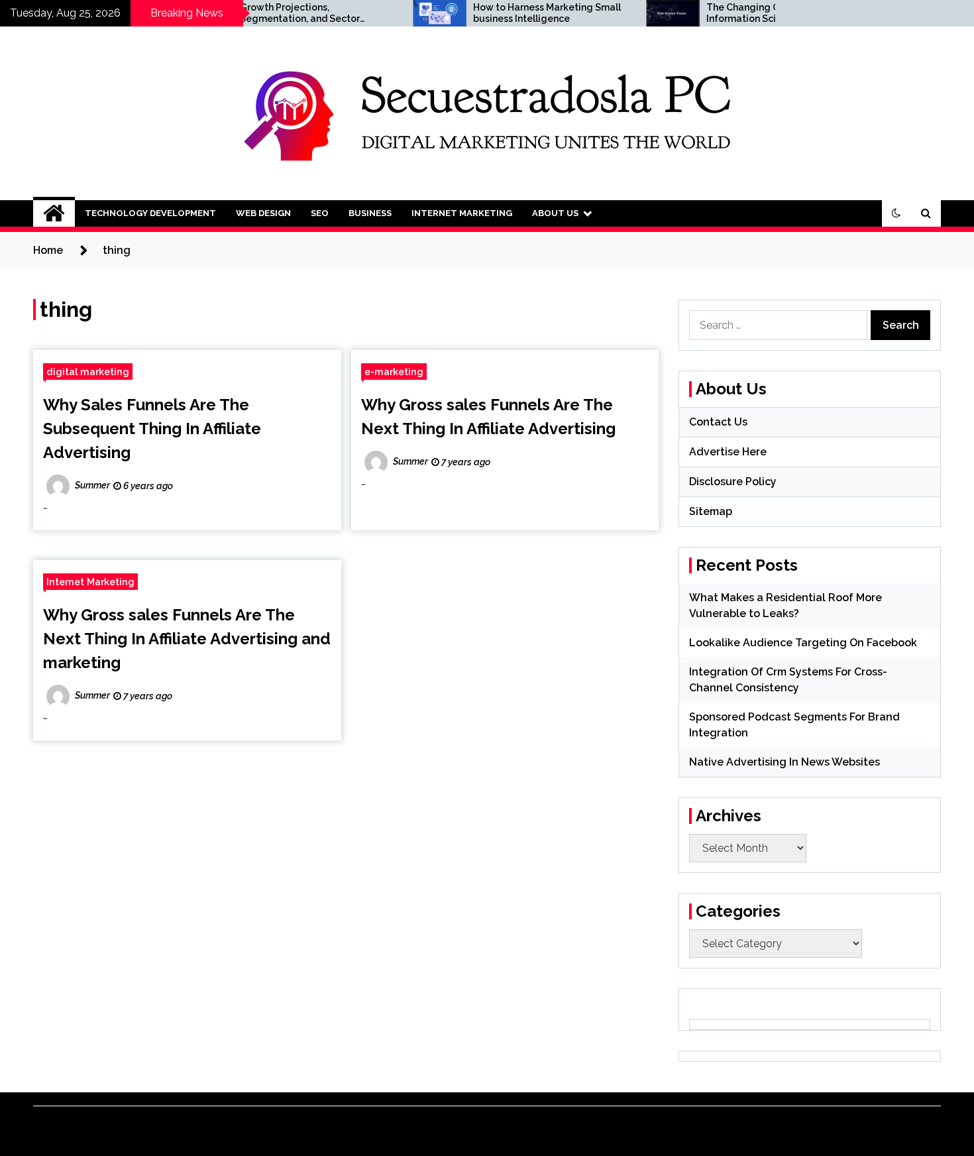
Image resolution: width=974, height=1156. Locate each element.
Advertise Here (728, 451)
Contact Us (718, 422)
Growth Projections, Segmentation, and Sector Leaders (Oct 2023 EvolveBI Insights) (272, 13)
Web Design (263, 213)
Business (370, 213)
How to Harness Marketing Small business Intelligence (517, 13)
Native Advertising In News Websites (784, 762)
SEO (320, 213)
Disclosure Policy (733, 481)
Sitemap (710, 511)
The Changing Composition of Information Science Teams (744, 13)
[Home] (54, 213)
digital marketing (87, 371)
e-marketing (393, 371)
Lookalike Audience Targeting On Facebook (803, 642)
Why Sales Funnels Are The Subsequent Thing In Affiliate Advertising (152, 428)
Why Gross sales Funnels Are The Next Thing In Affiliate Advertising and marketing (187, 638)
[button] (896, 213)
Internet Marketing (461, 213)
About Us (555, 213)
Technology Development (150, 213)
